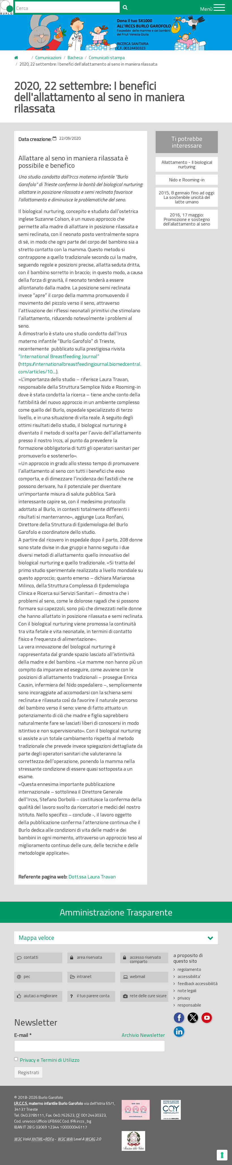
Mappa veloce (36, 937)
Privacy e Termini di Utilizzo (50, 1060)
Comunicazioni (48, 57)
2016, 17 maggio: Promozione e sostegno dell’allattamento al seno (186, 219)
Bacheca (75, 57)
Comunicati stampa (107, 57)
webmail (137, 976)
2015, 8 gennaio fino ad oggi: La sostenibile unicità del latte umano (187, 197)
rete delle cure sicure (148, 995)
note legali (187, 990)
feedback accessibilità (198, 983)
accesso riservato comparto (145, 958)
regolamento (189, 969)
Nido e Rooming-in (187, 179)
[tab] (116, 938)
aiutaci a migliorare (40, 995)
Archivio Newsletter (143, 1035)
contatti (31, 957)
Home (19, 58)
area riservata (89, 957)
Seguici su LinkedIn (179, 1031)
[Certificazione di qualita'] (171, 1110)
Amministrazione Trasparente (116, 912)
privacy (184, 998)
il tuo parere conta (93, 995)
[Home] (6, 7)
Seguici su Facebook (179, 1018)
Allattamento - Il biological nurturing (187, 164)
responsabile (189, 1005)
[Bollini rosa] (136, 1110)
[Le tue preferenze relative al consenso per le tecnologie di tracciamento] (222, 1155)
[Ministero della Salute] (133, 1141)
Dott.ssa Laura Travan (92, 876)
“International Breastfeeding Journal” (58, 356)
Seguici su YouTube (206, 1018)
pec (27, 976)
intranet (84, 976)
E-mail (23, 1035)
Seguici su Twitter (193, 1018)
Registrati (28, 1072)
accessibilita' (189, 976)
